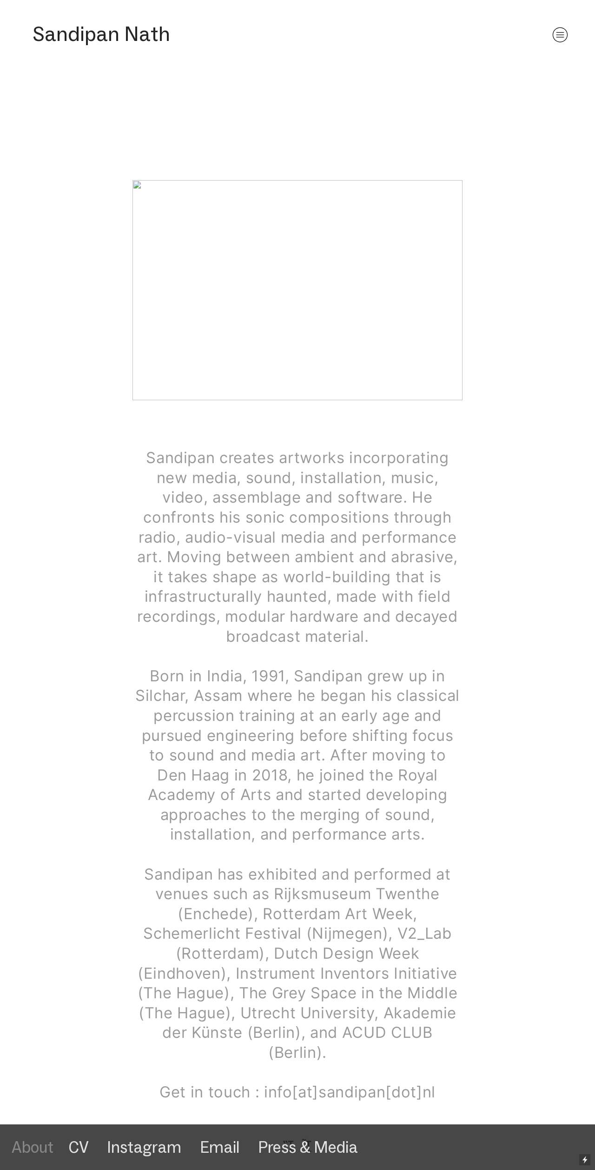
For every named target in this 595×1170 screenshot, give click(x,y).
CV (80, 1147)
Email (219, 1147)
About (32, 1147)
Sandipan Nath (101, 33)
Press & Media (308, 1147)
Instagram (144, 1147)
